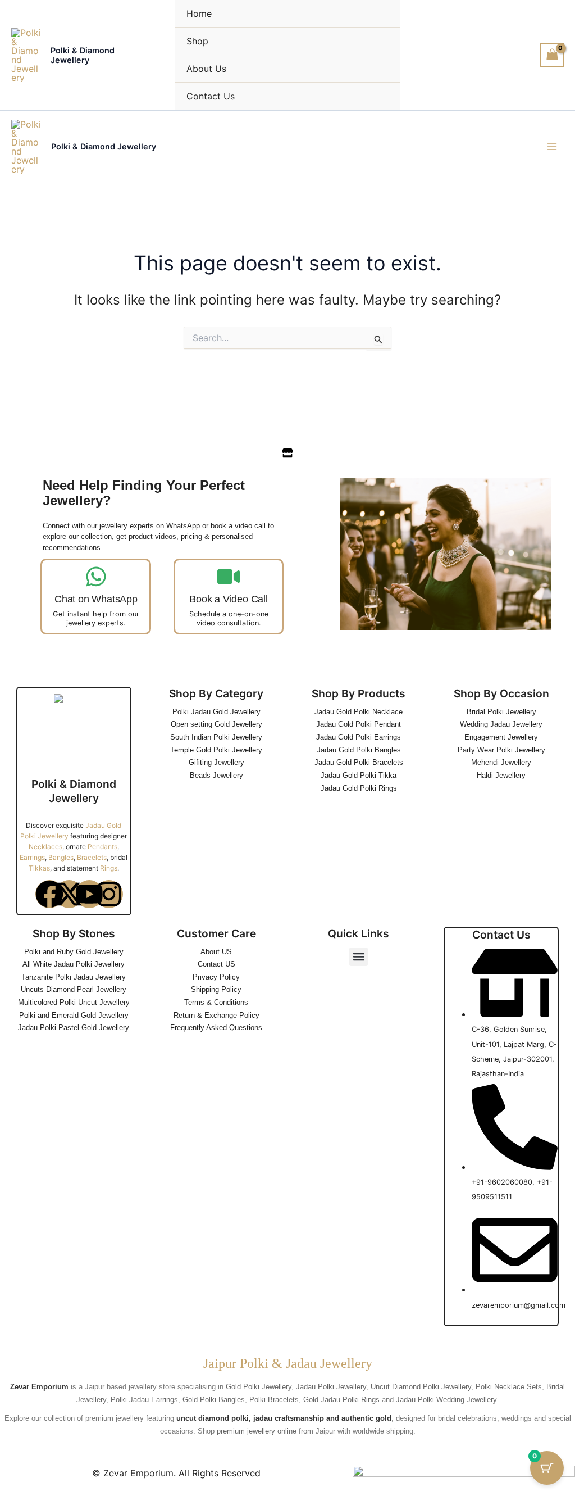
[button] (358, 957)
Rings (108, 868)
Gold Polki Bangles (213, 1399)
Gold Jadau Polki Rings (341, 1399)
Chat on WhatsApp (96, 599)
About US (216, 952)
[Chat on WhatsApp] (96, 576)
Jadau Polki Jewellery (331, 1386)
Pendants (102, 846)
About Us (206, 68)
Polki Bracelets (274, 1399)
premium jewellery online (256, 1431)
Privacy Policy (216, 977)
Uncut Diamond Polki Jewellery (421, 1386)
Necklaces (45, 846)
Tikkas (39, 868)
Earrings (32, 857)
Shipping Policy (216, 989)
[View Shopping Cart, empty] (552, 54)
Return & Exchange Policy (216, 1015)
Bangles (61, 857)
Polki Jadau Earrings (144, 1399)
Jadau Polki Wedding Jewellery (446, 1399)
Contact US (216, 964)
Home (199, 13)
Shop (197, 41)
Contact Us (210, 96)
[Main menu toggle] (552, 146)
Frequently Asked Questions (216, 1027)
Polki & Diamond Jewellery (83, 55)
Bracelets (92, 857)
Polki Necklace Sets (509, 1386)
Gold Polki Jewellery (258, 1386)
